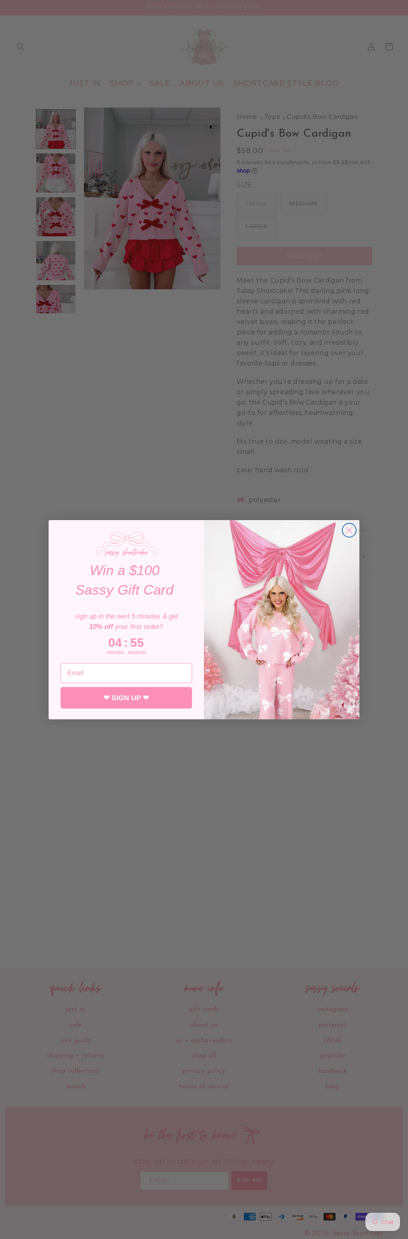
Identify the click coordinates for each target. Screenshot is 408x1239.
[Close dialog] (349, 530)
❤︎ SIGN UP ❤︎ (126, 698)
